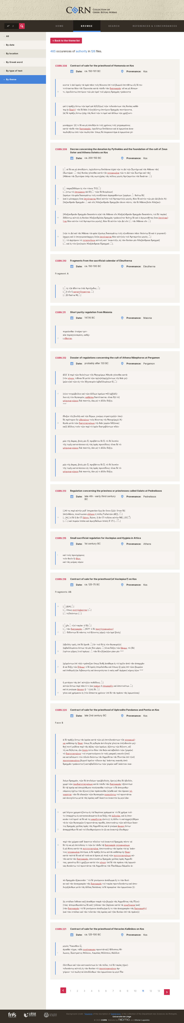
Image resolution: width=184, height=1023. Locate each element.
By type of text (14, 70)
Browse (87, 26)
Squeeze (88, 1014)
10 (135, 990)
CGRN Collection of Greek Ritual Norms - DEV (92, 10)
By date (10, 44)
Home (60, 26)
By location (12, 53)
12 (151, 990)
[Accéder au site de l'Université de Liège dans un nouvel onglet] (28, 1018)
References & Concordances (155, 26)
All (7, 36)
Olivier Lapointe (142, 1020)
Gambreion (116, 1014)
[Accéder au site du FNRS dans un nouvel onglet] (9, 1018)
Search (114, 26)
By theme (11, 79)
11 (143, 990)
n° (8, 26)
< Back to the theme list (66, 40)
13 (159, 990)
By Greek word (14, 62)
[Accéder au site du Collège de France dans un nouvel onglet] (49, 1018)
